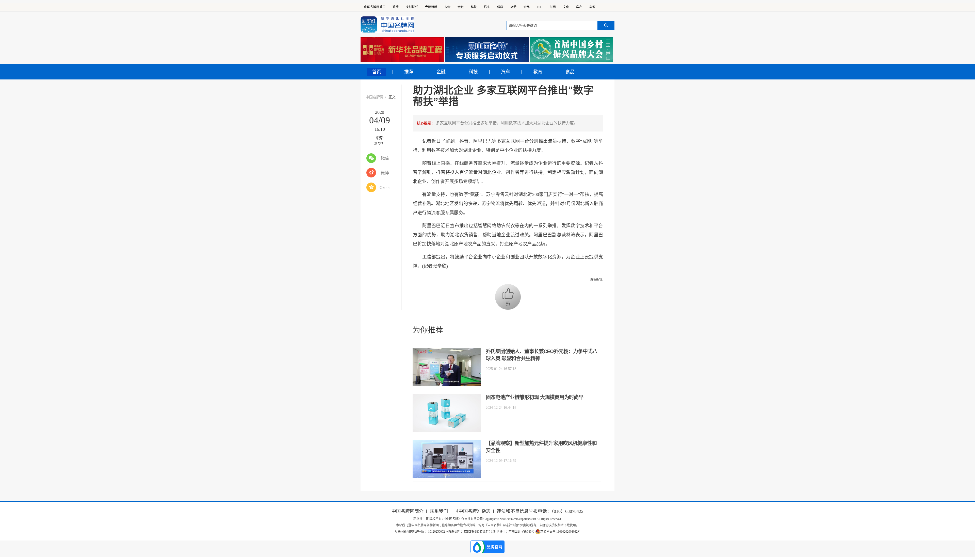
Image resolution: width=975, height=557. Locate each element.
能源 (592, 7)
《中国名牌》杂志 (472, 511)
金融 (461, 7)
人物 (447, 7)
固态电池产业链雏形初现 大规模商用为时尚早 (534, 397)
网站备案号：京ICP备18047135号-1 (469, 531)
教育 (537, 71)
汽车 (487, 7)
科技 (474, 7)
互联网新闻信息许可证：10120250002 (420, 531)
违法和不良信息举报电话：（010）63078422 (540, 511)
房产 (579, 7)
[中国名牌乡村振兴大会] (571, 49)
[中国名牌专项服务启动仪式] (487, 49)
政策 (396, 7)
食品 (527, 7)
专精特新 (431, 7)
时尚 (553, 7)
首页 (376, 71)
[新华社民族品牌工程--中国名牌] (402, 49)
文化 (566, 7)
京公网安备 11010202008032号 (560, 531)
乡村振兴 (412, 7)
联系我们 (439, 511)
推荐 (408, 71)
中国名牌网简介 (408, 511)
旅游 (513, 7)
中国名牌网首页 (374, 7)
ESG (540, 7)
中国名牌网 (374, 97)
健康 (500, 7)
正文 (392, 97)
